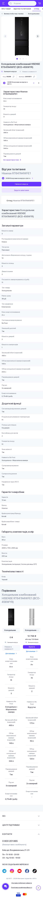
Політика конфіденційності (21, 887)
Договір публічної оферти (21, 883)
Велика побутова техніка (13, 14)
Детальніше (10, 653)
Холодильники (33, 14)
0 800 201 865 (10, 841)
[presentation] (5, 36)
